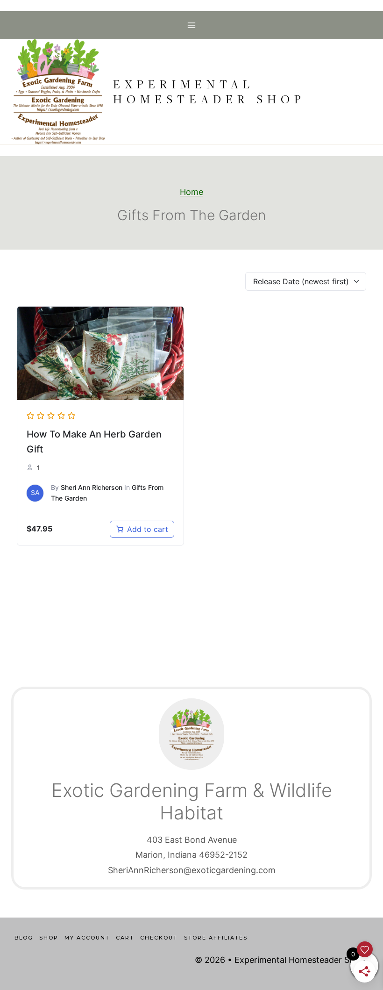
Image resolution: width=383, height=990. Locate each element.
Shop (48, 937)
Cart (125, 937)
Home (191, 192)
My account (87, 937)
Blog (23, 937)
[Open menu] (191, 25)
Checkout (158, 937)
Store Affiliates (216, 937)
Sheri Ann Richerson (91, 487)
